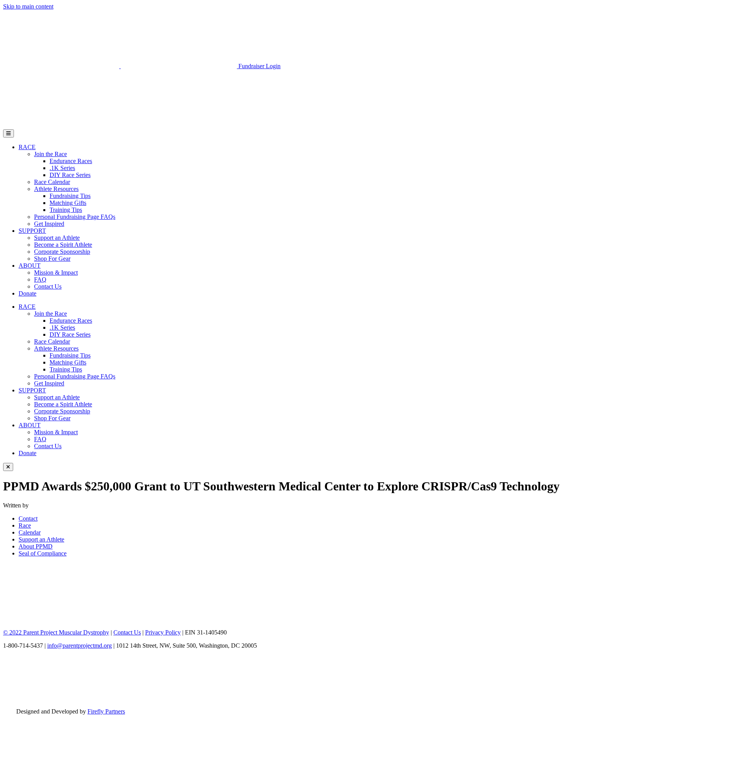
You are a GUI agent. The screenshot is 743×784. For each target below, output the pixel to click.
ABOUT (30, 265)
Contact (28, 518)
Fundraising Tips (70, 196)
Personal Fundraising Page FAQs (74, 216)
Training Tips (66, 209)
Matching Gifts (68, 202)
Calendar (30, 532)
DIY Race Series (70, 175)
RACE (27, 147)
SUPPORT (32, 230)
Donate (27, 293)
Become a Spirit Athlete (63, 244)
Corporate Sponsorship (62, 251)
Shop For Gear (52, 258)
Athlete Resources (56, 189)
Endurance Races (71, 161)
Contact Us (48, 286)
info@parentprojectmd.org (79, 645)
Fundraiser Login (259, 66)
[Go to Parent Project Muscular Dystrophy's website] (120, 66)
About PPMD (36, 546)
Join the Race (50, 154)
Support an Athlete (57, 237)
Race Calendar (52, 182)
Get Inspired (49, 223)
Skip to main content (28, 6)
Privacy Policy (163, 632)
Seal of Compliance (43, 553)
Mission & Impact (56, 272)
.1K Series (62, 168)
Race (25, 525)
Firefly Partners (106, 711)
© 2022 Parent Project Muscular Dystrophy (56, 632)
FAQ (40, 279)
